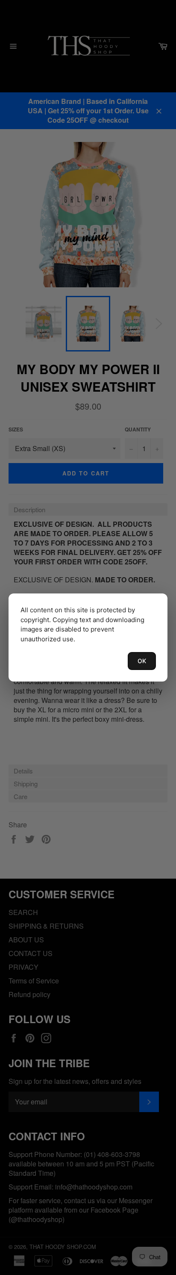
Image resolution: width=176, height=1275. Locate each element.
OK (142, 660)
